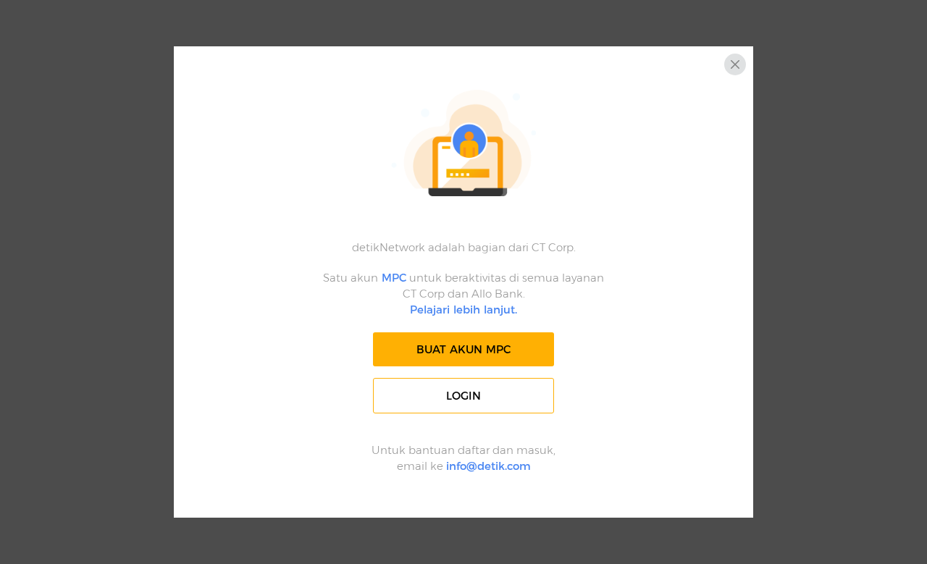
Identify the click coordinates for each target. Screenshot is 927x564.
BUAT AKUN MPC (463, 349)
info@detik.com (488, 466)
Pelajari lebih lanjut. (463, 309)
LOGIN (463, 396)
